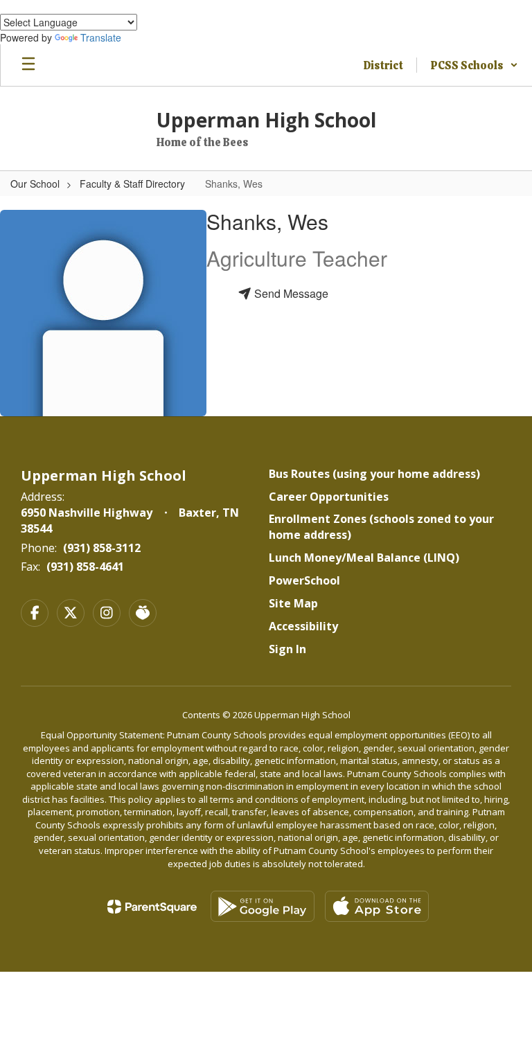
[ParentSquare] (152, 906)
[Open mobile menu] (28, 65)
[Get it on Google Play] (262, 906)
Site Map (293, 603)
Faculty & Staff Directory (132, 183)
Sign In (287, 649)
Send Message (289, 293)
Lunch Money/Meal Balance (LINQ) (364, 557)
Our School (35, 183)
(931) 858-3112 (102, 547)
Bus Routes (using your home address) (374, 473)
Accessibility (303, 626)
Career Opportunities (329, 496)
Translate (100, 37)
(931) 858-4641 (85, 566)
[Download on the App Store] (377, 906)
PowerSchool (304, 580)
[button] (474, 65)
